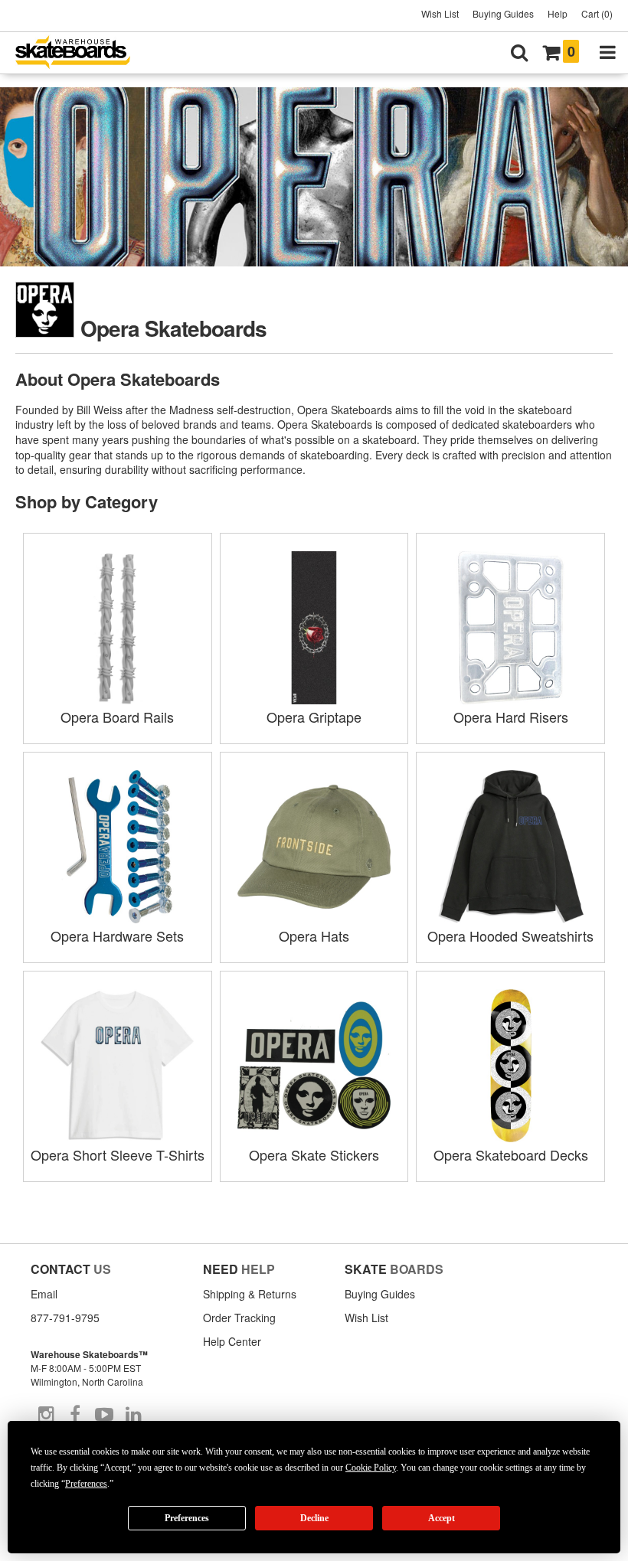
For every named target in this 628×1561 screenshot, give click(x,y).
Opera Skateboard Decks (510, 1154)
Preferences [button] (86, 1483)
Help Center (232, 1341)
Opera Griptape (314, 717)
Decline (314, 1518)
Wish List (440, 13)
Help (557, 13)
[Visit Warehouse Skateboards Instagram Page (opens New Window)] (45, 1414)
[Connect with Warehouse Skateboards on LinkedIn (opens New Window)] (133, 1414)
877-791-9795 (65, 1317)
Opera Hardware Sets (117, 935)
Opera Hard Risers (510, 717)
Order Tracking (239, 1317)
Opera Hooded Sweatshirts (510, 935)
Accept (441, 1518)
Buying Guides (503, 13)
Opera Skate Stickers (314, 1154)
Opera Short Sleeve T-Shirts (117, 1154)
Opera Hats (314, 935)
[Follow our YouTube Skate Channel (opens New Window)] (104, 1414)
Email (44, 1293)
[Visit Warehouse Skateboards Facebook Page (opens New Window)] (75, 1414)
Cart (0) (597, 13)
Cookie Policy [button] (370, 1467)
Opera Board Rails (117, 717)
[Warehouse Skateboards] (80, 53)
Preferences (187, 1518)
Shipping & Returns (249, 1293)
